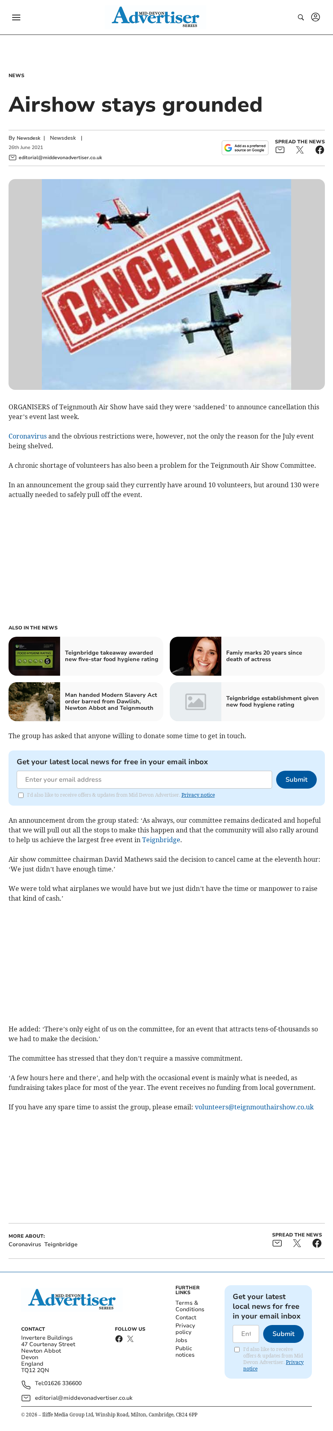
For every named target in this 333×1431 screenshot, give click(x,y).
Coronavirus (28, 436)
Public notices (185, 1352)
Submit (296, 779)
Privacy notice (198, 795)
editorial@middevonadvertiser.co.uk (83, 1398)
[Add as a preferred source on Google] (245, 148)
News (16, 75)
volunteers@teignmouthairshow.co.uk (254, 1107)
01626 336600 (63, 1383)
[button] (16, 17)
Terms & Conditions (189, 1306)
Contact (185, 1317)
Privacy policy (185, 1329)
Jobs (181, 1340)
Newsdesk (28, 138)
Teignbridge (161, 840)
